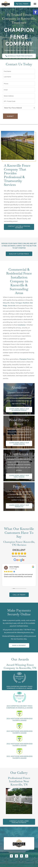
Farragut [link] (18, 303)
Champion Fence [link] (25, 359)
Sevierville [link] (11, 306)
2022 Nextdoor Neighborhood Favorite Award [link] (20, 744)
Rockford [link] (26, 303)
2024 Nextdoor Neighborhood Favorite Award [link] (20, 719)
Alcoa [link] (12, 303)
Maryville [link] (6, 303)
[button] (35, 4)
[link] (35, 12)
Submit (10, 116)
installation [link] (22, 325)
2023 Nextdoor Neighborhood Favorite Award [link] (20, 732)
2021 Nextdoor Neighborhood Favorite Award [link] (20, 757)
